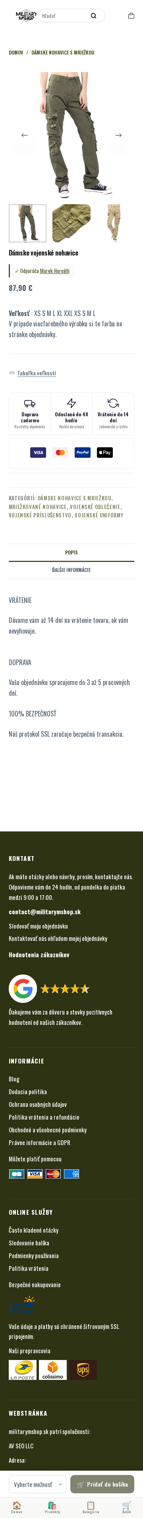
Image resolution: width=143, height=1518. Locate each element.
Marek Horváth (55, 271)
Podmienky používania (34, 1255)
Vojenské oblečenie (95, 507)
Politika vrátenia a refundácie (44, 1116)
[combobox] (62, 15)
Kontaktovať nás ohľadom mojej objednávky (58, 938)
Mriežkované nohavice (38, 507)
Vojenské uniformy (99, 515)
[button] (33, 373)
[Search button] (93, 15)
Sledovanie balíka (29, 1242)
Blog (14, 1078)
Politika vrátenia (28, 1268)
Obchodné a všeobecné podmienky (48, 1129)
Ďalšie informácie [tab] (71, 569)
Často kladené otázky (33, 1229)
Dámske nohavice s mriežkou (74, 498)
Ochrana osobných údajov (38, 1104)
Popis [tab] (71, 552)
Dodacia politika (28, 1091)
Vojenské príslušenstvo (40, 515)
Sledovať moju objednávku (38, 925)
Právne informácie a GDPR (39, 1142)
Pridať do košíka (107, 1484)
